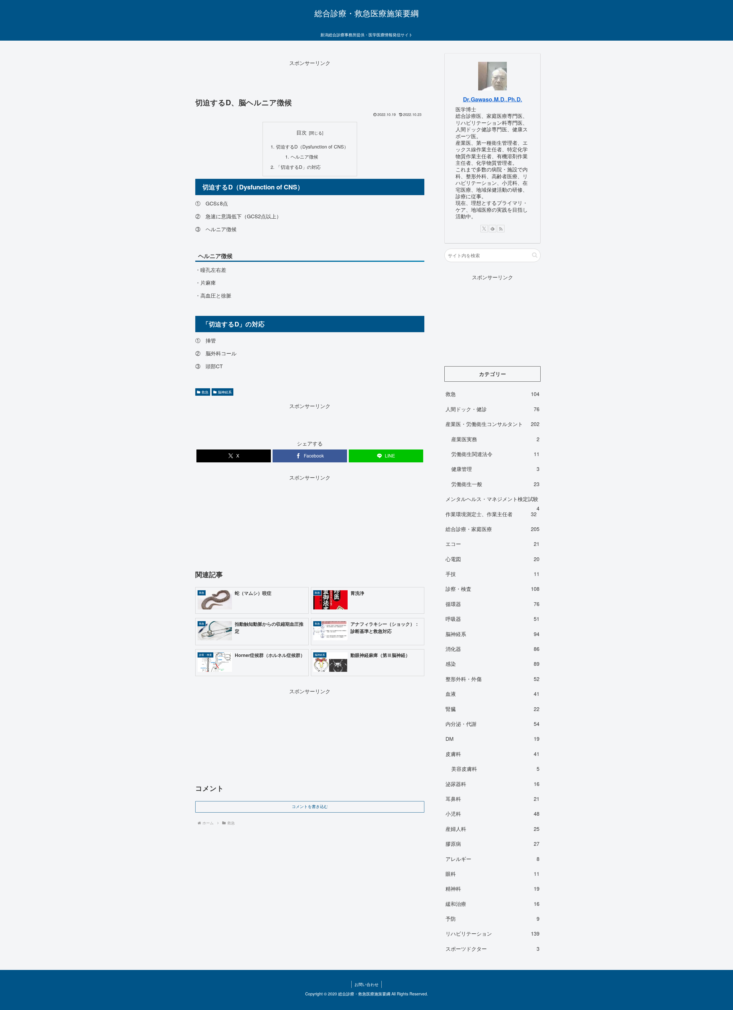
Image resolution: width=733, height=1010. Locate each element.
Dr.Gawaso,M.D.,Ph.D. (492, 99)
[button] (535, 255)
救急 (205, 391)
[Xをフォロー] (484, 228)
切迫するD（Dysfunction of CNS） (312, 146)
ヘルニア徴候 (304, 156)
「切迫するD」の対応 (298, 166)
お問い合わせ (366, 984)
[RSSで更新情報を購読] (501, 228)
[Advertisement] (309, 80)
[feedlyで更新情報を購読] (492, 228)
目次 (301, 132)
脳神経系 (225, 391)
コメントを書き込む (310, 806)
